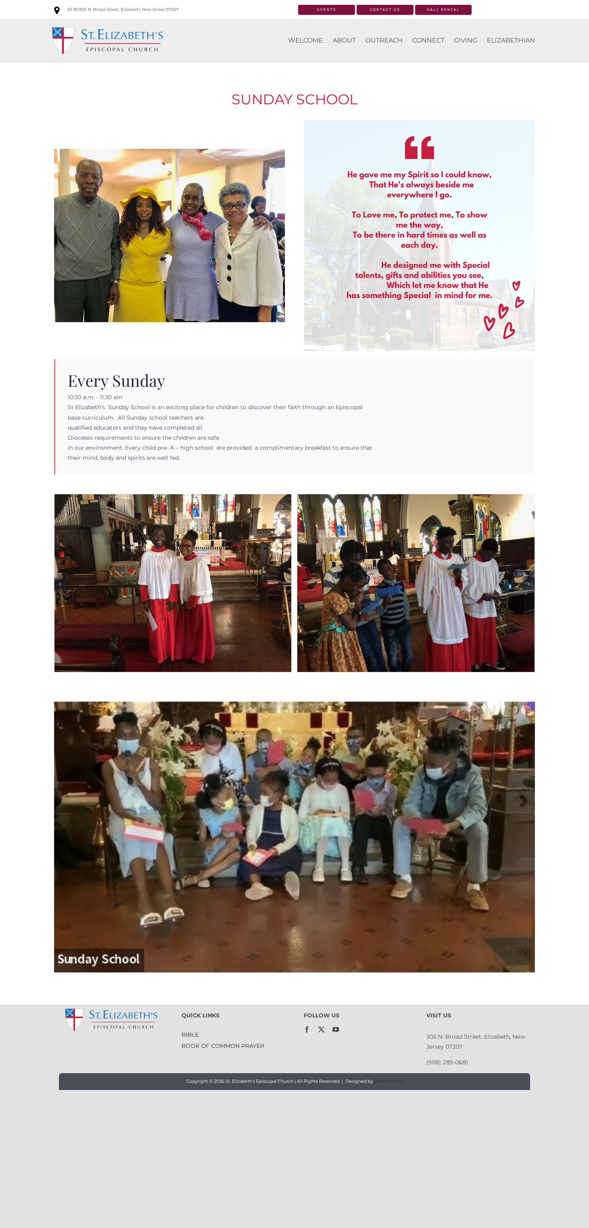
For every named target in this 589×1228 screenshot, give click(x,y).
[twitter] (321, 1029)
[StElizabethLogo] (106, 25)
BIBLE (190, 1034)
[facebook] (307, 1029)
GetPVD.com (388, 1081)
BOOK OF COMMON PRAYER (223, 1045)
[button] (60, 584)
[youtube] (336, 1029)
